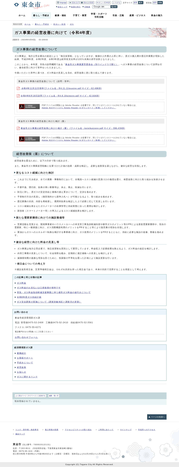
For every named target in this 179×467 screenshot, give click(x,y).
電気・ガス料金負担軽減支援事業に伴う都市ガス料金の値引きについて (54, 292)
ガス (72, 24)
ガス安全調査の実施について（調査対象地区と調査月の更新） (49, 302)
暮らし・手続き (42, 24)
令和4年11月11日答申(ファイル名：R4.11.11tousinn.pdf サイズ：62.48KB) (61, 88)
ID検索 (87, 7)
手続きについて (25, 363)
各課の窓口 (76, 7)
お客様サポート (25, 358)
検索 (115, 6)
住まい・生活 (59, 24)
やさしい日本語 (103, 3)
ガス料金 (21, 283)
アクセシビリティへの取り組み (78, 430)
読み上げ (75, 3)
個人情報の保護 (51, 430)
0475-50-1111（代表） (30, 451)
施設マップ (20, 434)
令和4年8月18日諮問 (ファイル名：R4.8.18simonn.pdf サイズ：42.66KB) (60, 96)
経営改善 (21, 367)
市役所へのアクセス (146, 430)
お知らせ (21, 372)
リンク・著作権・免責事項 (26, 430)
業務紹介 (21, 353)
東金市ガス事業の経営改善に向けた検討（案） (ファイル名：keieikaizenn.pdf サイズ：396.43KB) (73, 128)
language (63, 3)
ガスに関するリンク (27, 377)
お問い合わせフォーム (26, 337)
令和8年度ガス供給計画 (29, 297)
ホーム (28, 24)
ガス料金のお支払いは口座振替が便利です (39, 288)
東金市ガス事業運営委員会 (91, 64)
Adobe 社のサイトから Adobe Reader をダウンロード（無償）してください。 (79, 108)
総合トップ (62, 7)
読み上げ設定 (88, 3)
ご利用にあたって (106, 430)
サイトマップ (126, 430)
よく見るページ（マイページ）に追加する (30, 396)
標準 (136, 3)
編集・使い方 (53, 396)
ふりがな (116, 3)
